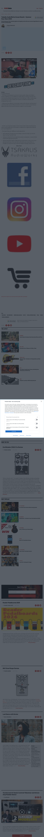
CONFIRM (14, 431)
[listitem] (22, 417)
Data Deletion (15, 435)
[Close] (42, 402)
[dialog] (22, 418)
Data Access (22, 435)
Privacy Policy (28, 435)
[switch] (36, 419)
